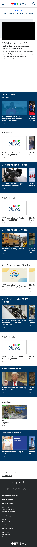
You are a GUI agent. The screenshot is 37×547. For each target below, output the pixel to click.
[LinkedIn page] (24, 482)
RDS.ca (4, 537)
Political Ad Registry (8, 511)
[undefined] (14, 112)
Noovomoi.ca (6, 534)
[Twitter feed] (13, 482)
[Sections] (3, 4)
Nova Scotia (29, 13)
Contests (20, 13)
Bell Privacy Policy (8, 507)
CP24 (4, 519)
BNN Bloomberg (7, 522)
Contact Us (12, 473)
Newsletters (21, 473)
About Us (5, 473)
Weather (11, 13)
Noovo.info (5, 532)
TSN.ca (4, 524)
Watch (4, 13)
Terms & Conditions (8, 509)
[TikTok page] (16, 482)
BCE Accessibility (7, 499)
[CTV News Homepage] (18, 4)
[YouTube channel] (20, 482)
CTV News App (7, 475)
